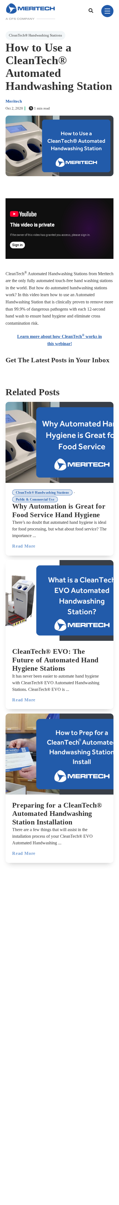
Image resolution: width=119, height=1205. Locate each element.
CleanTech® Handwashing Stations (35, 35)
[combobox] (91, 11)
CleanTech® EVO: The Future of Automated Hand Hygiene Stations (55, 659)
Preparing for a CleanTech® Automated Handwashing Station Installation (57, 813)
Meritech (14, 101)
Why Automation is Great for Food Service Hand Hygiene (58, 510)
